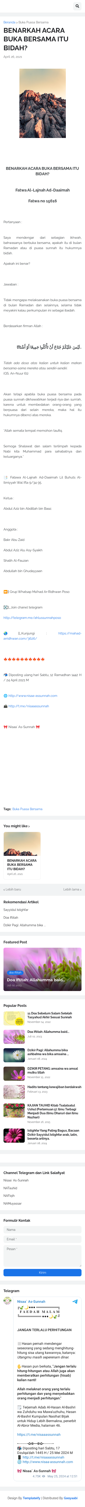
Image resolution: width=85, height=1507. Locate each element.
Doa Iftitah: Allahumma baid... (48, 1031)
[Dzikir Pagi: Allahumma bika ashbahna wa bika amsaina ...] (14, 1055)
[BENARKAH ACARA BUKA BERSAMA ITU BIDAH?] (22, 844)
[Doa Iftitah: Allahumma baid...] (14, 1037)
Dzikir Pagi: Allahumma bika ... (24, 925)
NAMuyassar (12, 1203)
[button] (77, 6)
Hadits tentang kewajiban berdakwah (54, 1087)
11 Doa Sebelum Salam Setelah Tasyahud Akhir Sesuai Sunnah (49, 1015)
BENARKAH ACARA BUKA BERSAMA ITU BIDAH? (22, 865)
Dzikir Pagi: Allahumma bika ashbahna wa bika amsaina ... (48, 1052)
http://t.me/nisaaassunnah (28, 706)
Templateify (31, 1498)
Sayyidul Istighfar (15, 910)
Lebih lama (71, 889)
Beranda (9, 22)
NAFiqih (9, 1195)
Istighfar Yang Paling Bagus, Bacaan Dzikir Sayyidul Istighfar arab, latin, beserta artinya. (53, 1134)
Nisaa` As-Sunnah (16, 1180)
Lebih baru (13, 889)
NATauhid (10, 1188)
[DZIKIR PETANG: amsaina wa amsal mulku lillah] (14, 1074)
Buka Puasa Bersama (34, 22)
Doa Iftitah (10, 917)
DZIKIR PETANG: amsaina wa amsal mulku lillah (52, 1070)
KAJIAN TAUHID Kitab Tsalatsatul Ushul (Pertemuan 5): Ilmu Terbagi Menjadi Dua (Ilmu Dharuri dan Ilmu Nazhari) (52, 1111)
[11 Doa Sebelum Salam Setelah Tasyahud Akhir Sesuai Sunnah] (14, 1018)
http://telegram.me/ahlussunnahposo (32, 618)
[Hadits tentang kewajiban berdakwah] (14, 1092)
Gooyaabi (71, 1498)
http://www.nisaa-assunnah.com (32, 696)
